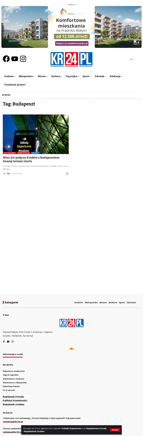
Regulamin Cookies (13, 404)
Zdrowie (131, 302)
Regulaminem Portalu (96, 428)
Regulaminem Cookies (34, 431)
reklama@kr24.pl (12, 432)
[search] (120, 59)
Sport (122, 302)
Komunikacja (23, 153)
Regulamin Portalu (13, 396)
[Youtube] (14, 58)
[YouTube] (8, 342)
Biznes (103, 302)
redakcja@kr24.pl (13, 421)
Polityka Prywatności (15, 400)
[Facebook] (6, 58)
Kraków (35, 153)
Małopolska (91, 302)
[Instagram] (23, 58)
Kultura (113, 302)
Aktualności (9, 153)
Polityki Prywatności (72, 428)
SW (8, 174)
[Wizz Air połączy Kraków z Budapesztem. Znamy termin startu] (36, 134)
